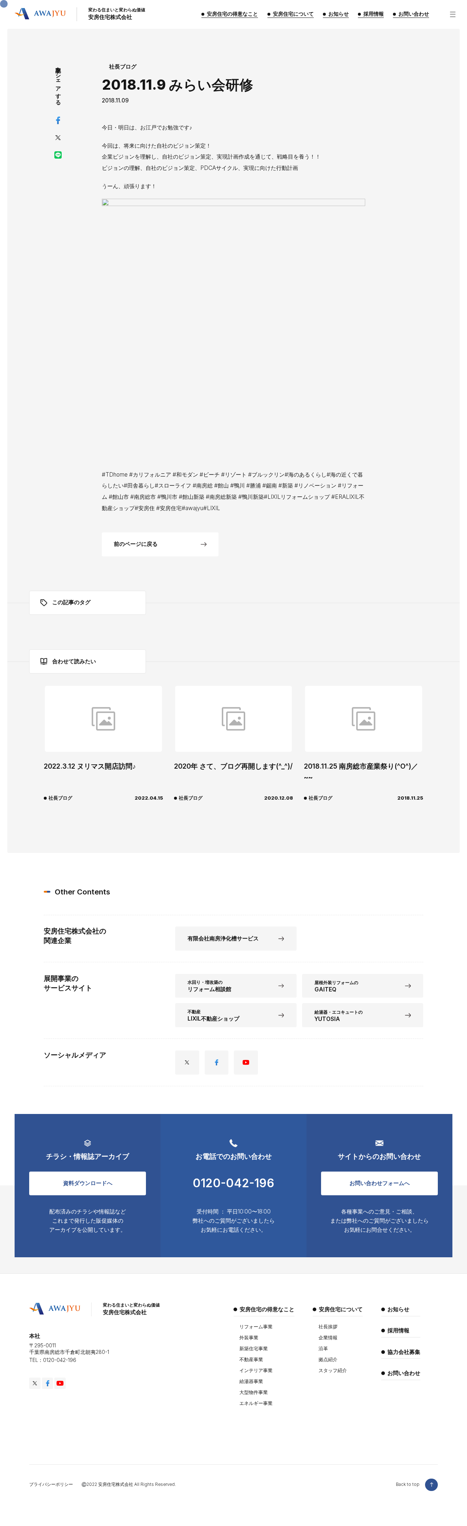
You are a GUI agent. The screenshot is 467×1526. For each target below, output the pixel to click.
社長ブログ (122, 66)
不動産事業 (251, 1359)
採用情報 (398, 1330)
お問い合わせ (403, 1373)
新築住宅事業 (253, 1348)
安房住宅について (341, 1309)
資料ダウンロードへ (87, 1183)
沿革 (323, 1348)
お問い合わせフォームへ (380, 1183)
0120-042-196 (233, 1183)
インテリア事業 (256, 1370)
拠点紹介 (328, 1359)
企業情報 (328, 1337)
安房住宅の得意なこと (267, 1309)
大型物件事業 (253, 1392)
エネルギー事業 (256, 1403)
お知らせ (398, 1309)
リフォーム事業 (256, 1326)
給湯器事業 (251, 1381)
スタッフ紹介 (333, 1370)
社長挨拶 (328, 1326)
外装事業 (248, 1337)
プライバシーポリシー (51, 1484)
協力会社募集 (403, 1351)
